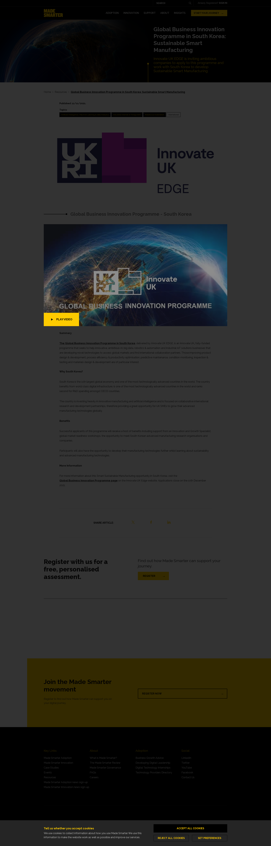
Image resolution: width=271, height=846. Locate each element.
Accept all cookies (190, 828)
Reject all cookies (171, 838)
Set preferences (209, 838)
